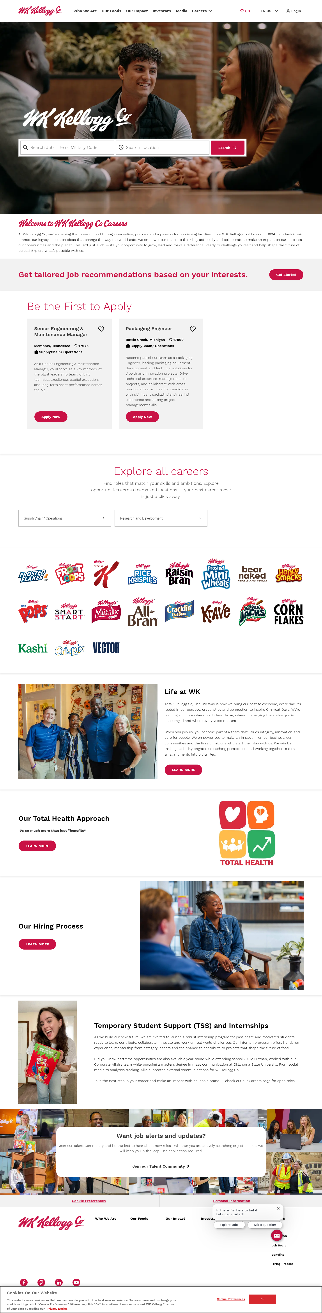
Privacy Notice (57, 1308)
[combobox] (67, 148)
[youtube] (76, 1282)
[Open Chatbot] (277, 1235)
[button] (293, 10)
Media (181, 11)
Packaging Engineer (149, 328)
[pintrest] (41, 1282)
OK (262, 1299)
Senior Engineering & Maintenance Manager (60, 331)
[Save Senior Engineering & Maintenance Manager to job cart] (101, 329)
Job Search (280, 1245)
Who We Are (85, 11)
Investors (162, 11)
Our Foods (111, 11)
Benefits (278, 1254)
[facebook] (23, 1282)
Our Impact (137, 11)
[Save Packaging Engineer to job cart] (192, 329)
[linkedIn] (58, 1282)
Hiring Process (282, 1263)
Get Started (286, 275)
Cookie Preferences (89, 1201)
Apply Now (50, 417)
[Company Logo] (41, 11)
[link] (183, 769)
